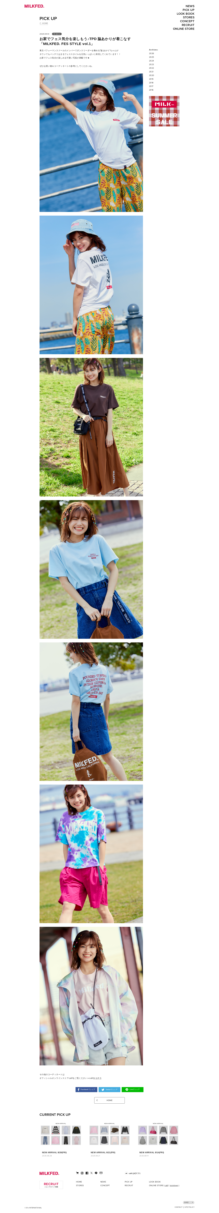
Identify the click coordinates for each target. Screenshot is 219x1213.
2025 (151, 57)
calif (166, 1185)
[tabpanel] (164, 111)
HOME (45, 23)
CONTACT (178, 1207)
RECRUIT (188, 25)
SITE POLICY (189, 1207)
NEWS (190, 6)
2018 (151, 82)
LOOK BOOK (185, 14)
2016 (151, 90)
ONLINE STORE (183, 29)
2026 (151, 53)
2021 (151, 71)
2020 (151, 75)
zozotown (174, 1185)
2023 (151, 64)
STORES (189, 17)
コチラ (98, 1078)
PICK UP (188, 10)
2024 (151, 61)
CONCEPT (187, 21)
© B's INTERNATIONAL (33, 1208)
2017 (151, 86)
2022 (151, 68)
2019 (151, 79)
